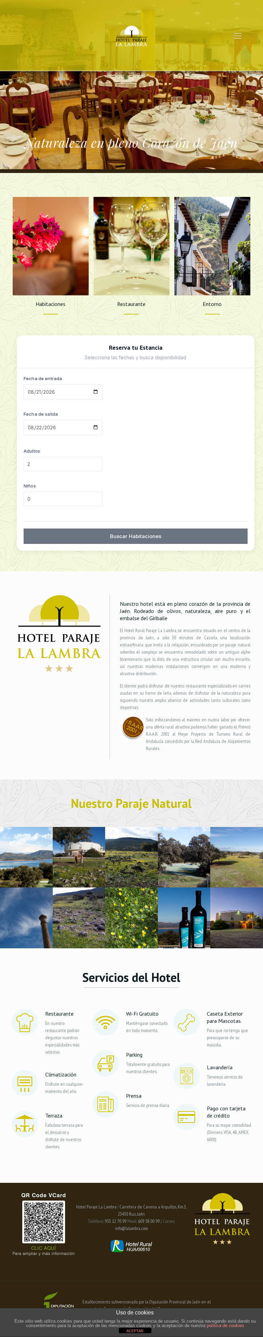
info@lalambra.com (131, 1228)
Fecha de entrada (43, 378)
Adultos (32, 451)
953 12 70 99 (115, 1221)
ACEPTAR (134, 1331)
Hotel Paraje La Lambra (96, 1207)
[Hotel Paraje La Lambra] (131, 35)
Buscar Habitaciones (135, 536)
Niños (30, 486)
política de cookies (225, 1325)
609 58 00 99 (149, 1221)
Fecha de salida (41, 414)
